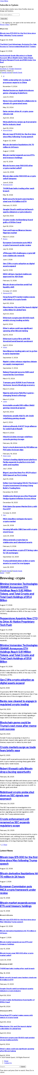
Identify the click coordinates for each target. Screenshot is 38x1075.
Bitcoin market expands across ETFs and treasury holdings (19, 156)
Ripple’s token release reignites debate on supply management (20, 362)
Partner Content (7, 456)
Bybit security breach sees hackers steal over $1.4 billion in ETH (18, 200)
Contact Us (8, 1063)
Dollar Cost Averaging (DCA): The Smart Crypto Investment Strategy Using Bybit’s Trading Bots (20, 485)
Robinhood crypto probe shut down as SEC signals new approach (17, 795)
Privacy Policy (5, 24)
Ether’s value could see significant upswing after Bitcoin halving (18, 329)
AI (3, 76)
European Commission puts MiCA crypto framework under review (17, 243)
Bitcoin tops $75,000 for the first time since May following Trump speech (18, 34)
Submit (23, 1066)
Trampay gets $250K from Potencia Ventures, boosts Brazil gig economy (19, 383)
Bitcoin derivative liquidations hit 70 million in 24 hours (18, 145)
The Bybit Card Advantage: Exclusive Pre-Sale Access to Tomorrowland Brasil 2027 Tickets (18, 45)
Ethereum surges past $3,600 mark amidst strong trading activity (18, 319)
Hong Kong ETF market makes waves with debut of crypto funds (19, 298)
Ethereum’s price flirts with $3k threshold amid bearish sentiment (18, 339)
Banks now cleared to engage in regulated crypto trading (18, 702)
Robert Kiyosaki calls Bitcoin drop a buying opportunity (16, 770)
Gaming (5, 401)
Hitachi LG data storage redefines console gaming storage (18, 437)
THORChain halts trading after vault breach (17, 968)
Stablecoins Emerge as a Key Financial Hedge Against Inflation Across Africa (19, 497)
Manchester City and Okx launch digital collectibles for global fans (20, 308)
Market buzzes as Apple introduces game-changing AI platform (18, 91)
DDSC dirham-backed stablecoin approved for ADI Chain (17, 275)
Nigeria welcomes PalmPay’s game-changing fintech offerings (18, 394)
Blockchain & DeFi (8, 184)
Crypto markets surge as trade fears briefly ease (18, 749)
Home (2, 573)
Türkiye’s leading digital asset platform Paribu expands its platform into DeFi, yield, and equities (20, 462)
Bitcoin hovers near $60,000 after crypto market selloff (18, 166)
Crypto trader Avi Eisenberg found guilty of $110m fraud (18, 221)
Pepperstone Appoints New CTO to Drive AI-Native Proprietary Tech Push (18, 622)
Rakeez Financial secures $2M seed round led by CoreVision (18, 373)
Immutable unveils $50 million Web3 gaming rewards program (18, 406)
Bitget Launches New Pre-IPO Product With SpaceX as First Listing (19, 473)
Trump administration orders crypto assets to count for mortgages (19, 562)
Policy (4, 515)
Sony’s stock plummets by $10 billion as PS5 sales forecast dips (20, 448)
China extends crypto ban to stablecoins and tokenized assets (17, 541)
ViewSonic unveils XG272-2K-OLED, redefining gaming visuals (18, 417)
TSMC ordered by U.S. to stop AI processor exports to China (17, 81)
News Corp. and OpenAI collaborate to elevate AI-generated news (20, 102)
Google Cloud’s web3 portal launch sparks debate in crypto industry (18, 210)
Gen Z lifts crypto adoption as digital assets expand (17, 681)
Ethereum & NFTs (7, 293)
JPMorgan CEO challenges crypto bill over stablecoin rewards (19, 254)
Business (5, 239)
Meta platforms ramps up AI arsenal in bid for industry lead (19, 123)
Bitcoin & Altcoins (7, 130)
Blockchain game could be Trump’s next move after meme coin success (18, 726)
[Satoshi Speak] (11, 72)
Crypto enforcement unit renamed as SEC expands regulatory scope (15, 822)
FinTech (5, 347)
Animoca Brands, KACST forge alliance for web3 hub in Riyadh (20, 427)
